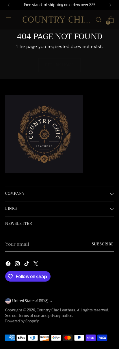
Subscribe (103, 244)
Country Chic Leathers (56, 310)
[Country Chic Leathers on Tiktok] (27, 265)
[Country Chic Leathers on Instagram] (17, 265)
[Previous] (8, 5)
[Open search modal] (98, 20)
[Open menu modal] (8, 20)
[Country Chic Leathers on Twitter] (36, 265)
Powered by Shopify (22, 321)
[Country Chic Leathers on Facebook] (8, 265)
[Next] (110, 5)
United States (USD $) (30, 301)
